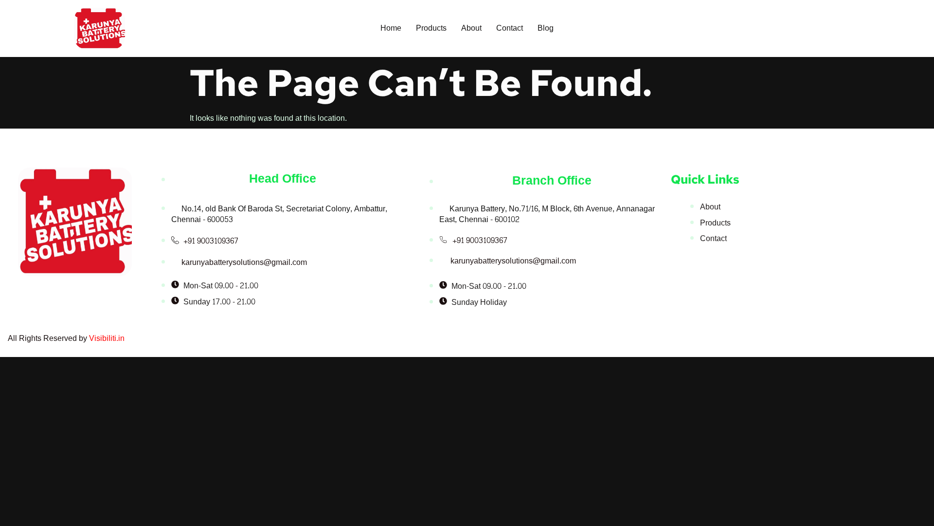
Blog (546, 28)
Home (390, 28)
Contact (509, 28)
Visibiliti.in (107, 338)
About (471, 28)
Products (431, 28)
